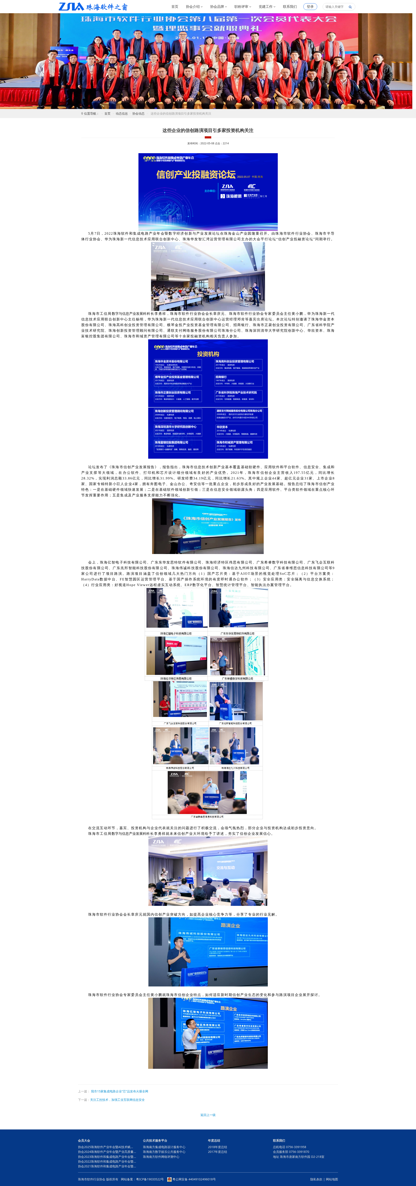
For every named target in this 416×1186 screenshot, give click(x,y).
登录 (310, 6)
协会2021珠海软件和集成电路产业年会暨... (107, 1166)
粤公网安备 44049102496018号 (194, 1179)
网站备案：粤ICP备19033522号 (142, 1179)
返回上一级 (208, 1115)
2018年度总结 (217, 1147)
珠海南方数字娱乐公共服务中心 (164, 1152)
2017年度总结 (217, 1152)
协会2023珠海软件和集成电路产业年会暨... (107, 1157)
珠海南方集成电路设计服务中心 (164, 1147)
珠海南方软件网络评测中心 (161, 1157)
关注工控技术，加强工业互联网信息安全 (117, 1100)
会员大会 (84, 1140)
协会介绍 (193, 6)
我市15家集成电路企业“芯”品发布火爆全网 (119, 1091)
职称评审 (241, 6)
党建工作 (266, 6)
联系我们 (290, 6)
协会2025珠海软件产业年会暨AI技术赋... (105, 1147)
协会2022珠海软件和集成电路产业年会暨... (107, 1161)
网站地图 (332, 1179)
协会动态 (138, 113)
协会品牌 (217, 6)
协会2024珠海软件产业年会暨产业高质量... (107, 1152)
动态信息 (122, 113)
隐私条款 (316, 1179)
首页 (174, 6)
